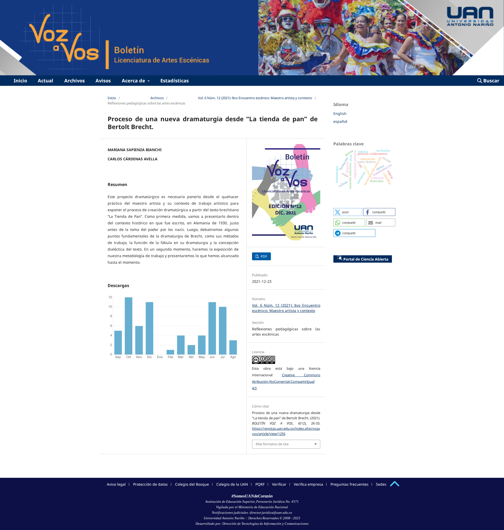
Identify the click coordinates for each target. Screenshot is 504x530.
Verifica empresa (308, 484)
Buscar (490, 80)
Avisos (103, 80)
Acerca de (134, 80)
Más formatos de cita (272, 444)
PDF (263, 256)
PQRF (260, 484)
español (340, 121)
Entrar (399, 4)
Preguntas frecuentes (349, 484)
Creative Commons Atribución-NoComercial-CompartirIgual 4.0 (286, 381)
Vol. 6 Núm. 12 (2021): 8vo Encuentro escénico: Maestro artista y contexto (255, 98)
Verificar (279, 484)
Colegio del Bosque (192, 484)
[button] (347, 212)
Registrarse (379, 4)
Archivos (74, 80)
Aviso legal (116, 484)
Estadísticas (174, 80)
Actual (45, 80)
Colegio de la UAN (232, 484)
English (339, 113)
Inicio (20, 80)
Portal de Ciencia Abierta (365, 259)
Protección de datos (150, 484)
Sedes (381, 484)
